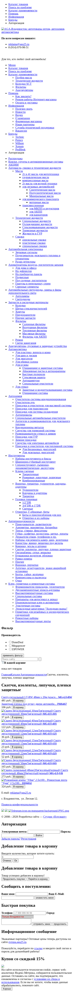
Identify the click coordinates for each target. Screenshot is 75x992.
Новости (20, 111)
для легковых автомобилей (38, 186)
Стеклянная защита (33, 377)
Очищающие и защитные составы (42, 368)
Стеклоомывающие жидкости (40, 227)
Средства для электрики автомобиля (37, 443)
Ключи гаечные (24, 471)
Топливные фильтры (34, 330)
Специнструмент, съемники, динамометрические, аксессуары (34, 466)
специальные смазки (34, 246)
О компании (22, 118)
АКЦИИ (13, 164)
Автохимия (15, 396)
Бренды (12, 19)
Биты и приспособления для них (41, 514)
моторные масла (39, 202)
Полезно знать (23, 108)
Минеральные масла (41, 196)
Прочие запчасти (25, 317)
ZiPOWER (18, 649)
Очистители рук (25, 402)
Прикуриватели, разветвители (33, 524)
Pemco (19, 140)
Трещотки (28, 496)
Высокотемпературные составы (34, 593)
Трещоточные (30, 474)
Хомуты (20, 311)
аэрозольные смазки (34, 239)
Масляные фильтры (34, 333)
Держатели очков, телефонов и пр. (36, 536)
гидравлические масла (35, 177)
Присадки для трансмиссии (31, 408)
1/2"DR (26, 502)
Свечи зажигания (25, 342)
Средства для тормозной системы (35, 430)
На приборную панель (28, 274)
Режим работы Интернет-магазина (36, 99)
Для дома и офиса (25, 267)
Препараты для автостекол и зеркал (36, 599)
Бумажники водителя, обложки (34, 555)
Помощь (13, 13)
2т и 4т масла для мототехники (40, 174)
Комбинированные (33, 480)
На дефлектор (23, 271)
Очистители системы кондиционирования (40, 399)
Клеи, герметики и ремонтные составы (31, 583)
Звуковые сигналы (26, 252)
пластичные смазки (34, 242)
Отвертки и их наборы (35, 518)
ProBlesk (20, 149)
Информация (16, 16)
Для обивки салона (26, 361)
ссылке (38, 948)
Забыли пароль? (10, 838)
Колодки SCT (23, 83)
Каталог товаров (18, 4)
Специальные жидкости (36, 221)
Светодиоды (22, 299)
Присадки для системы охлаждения (36, 411)
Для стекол (21, 386)
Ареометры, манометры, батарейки (36, 527)
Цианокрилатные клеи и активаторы (37, 602)
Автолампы (22, 296)
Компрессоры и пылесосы (30, 577)
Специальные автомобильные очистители (40, 418)
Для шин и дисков (26, 355)
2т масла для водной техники (39, 183)
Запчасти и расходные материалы (28, 302)
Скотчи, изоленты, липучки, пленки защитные (43, 549)
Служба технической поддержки (34, 127)
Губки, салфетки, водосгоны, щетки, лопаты (41, 533)
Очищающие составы (35, 393)
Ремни (19, 339)
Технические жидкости (29, 80)
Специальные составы (28, 596)
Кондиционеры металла (29, 427)
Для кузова (21, 364)
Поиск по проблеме (20, 7)
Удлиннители (30, 489)
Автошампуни (31, 380)
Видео (19, 115)
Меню (12, 65)
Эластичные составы (27, 605)
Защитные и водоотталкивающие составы (47, 389)
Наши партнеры (25, 124)
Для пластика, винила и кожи (33, 352)
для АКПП (35, 211)
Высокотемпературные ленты (33, 621)
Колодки (20, 305)
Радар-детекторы (25, 261)
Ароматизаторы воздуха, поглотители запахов (35, 264)
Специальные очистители (37, 383)
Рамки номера (23, 558)
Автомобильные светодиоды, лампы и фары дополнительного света (34, 291)
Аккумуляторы (24, 90)
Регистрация (28, 838)
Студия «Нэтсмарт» (55, 816)
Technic (19, 136)
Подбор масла (23, 77)
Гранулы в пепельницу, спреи (33, 283)
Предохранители (25, 314)
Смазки (19, 236)
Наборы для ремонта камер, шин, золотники (41, 539)
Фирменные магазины (28, 121)
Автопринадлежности (21, 521)
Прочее (19, 561)
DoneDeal (17, 642)
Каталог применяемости (22, 10)
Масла (19, 171)
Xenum (19, 146)
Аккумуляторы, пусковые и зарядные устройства (37, 346)
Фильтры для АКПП (34, 336)
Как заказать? (23, 96)
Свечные (27, 508)
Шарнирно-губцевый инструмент (35, 461)
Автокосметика (17, 349)
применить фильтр (12, 655)
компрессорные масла (35, 180)
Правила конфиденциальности (19, 804)
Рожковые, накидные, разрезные (41, 477)
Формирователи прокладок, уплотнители (40, 586)
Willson (19, 143)
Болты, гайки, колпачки (29, 574)
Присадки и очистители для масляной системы (43, 405)
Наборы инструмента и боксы (33, 458)
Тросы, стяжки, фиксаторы (31, 530)
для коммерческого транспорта (40, 199)
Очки (18, 580)
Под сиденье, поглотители (31, 280)
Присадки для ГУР (26, 436)
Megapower (18, 645)
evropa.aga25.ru (17, 942)
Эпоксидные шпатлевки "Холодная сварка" (41, 608)
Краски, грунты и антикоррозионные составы (35, 161)
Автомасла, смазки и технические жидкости (34, 167)
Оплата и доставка (26, 102)
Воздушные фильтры (34, 327)
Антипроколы (23, 414)
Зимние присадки (25, 439)
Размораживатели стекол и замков (35, 433)
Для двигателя (23, 358)
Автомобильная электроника (25, 249)
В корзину (18, 700)
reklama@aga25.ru (18, 44)
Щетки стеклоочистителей (31, 308)
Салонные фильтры (34, 324)
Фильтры (20, 86)
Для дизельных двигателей (38, 452)
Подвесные (22, 277)
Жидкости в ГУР (32, 233)
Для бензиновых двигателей (39, 449)
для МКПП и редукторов (44, 208)
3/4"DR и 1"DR (31, 505)
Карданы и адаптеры (34, 493)
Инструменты (16, 455)
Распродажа (15, 158)
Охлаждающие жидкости (37, 224)
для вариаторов (38, 214)
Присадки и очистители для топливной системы (44, 446)
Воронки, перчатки (26, 564)
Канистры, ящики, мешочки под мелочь (39, 543)
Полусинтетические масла (45, 192)
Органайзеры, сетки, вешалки (33, 552)
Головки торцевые (26, 499)
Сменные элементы (27, 286)
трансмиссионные (33, 205)
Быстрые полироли (33, 374)
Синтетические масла (42, 189)
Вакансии (21, 130)
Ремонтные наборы (26, 618)
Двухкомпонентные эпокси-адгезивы (37, 589)
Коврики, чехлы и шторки (31, 546)
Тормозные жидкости (35, 230)
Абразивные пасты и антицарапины (43, 371)
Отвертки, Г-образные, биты (32, 511)
